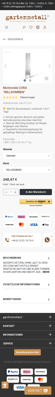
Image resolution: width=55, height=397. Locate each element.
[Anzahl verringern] (6, 192)
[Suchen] (23, 27)
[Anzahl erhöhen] (15, 192)
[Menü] (6, 27)
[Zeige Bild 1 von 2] (25, 80)
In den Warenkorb (36, 192)
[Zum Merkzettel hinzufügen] (47, 79)
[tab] (26, 264)
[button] (36, 203)
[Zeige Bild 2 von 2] (30, 80)
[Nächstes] (49, 66)
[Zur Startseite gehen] (27, 18)
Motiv (6, 163)
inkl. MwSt (20, 184)
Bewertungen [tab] (12, 299)
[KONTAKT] (37, 390)
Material (7, 149)
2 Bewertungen (27, 97)
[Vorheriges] (5, 66)
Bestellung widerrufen (27, 352)
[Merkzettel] (30, 27)
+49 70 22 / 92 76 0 (11, 3)
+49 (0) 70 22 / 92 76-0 (22, 240)
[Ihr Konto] (44, 27)
